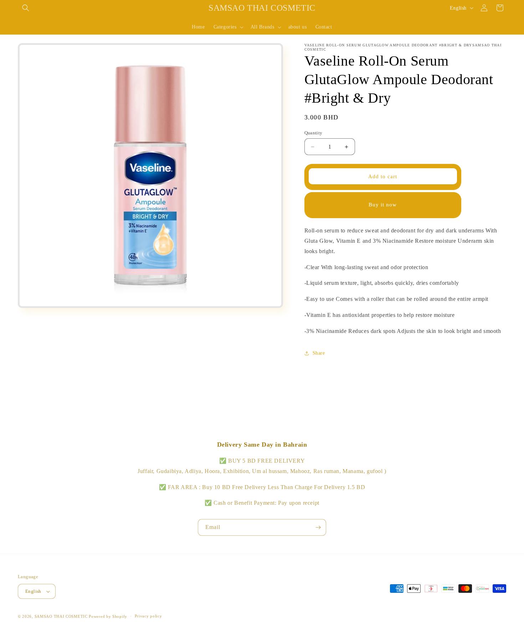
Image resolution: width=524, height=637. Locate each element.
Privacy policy (148, 616)
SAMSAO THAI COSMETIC (62, 616)
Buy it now (383, 204)
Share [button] (319, 353)
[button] (26, 8)
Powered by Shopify (108, 616)
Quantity (313, 132)
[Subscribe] (318, 527)
